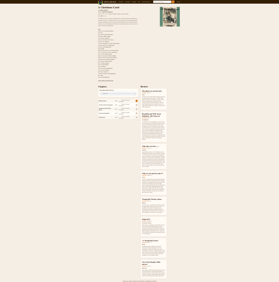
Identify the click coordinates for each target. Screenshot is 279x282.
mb (101, 32)
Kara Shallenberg (108, 68)
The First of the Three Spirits (106, 105)
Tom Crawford (105, 70)
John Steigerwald (107, 47)
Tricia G (112, 39)
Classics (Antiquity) (112, 14)
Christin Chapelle (112, 55)
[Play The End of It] (136, 117)
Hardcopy (120, 1)
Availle (102, 48)
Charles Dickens (104, 10)
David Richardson (109, 34)
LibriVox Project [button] (146, 1)
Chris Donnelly (105, 64)
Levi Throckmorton (114, 50)
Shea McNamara (112, 73)
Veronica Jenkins (110, 59)
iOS (139, 1)
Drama (119, 14)
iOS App (154, 281)
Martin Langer (107, 36)
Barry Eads (114, 52)
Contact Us (125, 281)
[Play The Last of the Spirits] (136, 113)
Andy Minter (110, 31)
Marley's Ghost (102, 100)
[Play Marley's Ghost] (136, 101)
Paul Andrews (116, 43)
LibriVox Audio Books (110, 2)
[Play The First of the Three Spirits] (136, 105)
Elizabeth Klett (106, 77)
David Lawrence (105, 63)
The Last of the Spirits (104, 113)
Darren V (104, 66)
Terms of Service (133, 281)
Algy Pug (107, 38)
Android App (148, 281)
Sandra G (106, 71)
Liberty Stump (108, 61)
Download (127, 1)
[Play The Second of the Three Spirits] (136, 109)
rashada (107, 41)
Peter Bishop (111, 45)
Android (134, 1)
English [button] (178, 1)
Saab (101, 75)
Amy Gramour (113, 57)
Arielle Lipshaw (108, 54)
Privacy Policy (141, 281)
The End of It (102, 117)
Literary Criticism (124, 14)
